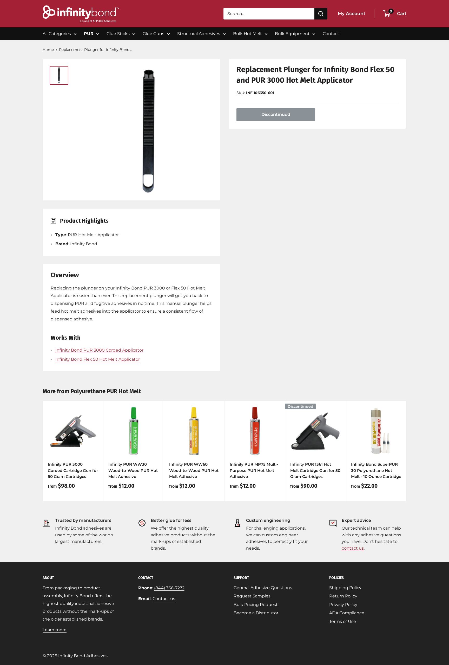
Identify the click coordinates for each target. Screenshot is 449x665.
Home (48, 49)
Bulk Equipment (292, 33)
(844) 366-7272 (169, 587)
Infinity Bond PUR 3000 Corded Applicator (99, 350)
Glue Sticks (118, 33)
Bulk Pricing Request (256, 604)
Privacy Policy (343, 604)
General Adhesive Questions (263, 587)
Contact (331, 33)
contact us (353, 548)
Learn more (55, 629)
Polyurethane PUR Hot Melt (106, 391)
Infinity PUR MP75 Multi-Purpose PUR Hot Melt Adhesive (254, 470)
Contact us (164, 598)
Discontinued (275, 114)
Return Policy (343, 596)
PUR (89, 33)
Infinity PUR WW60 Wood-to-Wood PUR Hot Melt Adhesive (194, 470)
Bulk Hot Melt (247, 33)
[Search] (320, 13)
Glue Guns (153, 33)
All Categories (57, 33)
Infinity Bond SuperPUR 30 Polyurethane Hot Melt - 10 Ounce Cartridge (376, 470)
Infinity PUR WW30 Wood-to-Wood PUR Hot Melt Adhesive (133, 470)
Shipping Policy (345, 587)
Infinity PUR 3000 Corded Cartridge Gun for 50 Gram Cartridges (73, 470)
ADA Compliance (346, 612)
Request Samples (252, 596)
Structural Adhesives (198, 33)
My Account (351, 13)
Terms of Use (342, 621)
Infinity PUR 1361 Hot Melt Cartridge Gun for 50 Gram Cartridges (315, 470)
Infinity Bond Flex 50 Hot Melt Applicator (97, 359)
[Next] (406, 451)
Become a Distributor (256, 612)
